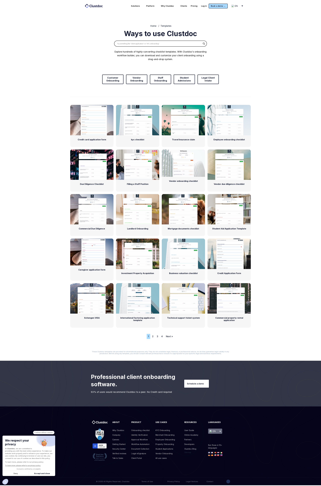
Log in (204, 6)
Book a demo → (218, 6)
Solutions (135, 6)
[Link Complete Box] (91, 126)
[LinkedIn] (228, 481)
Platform (150, 6)
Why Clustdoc (167, 6)
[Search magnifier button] (204, 43)
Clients (183, 6)
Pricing (194, 6)
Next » (169, 336)
